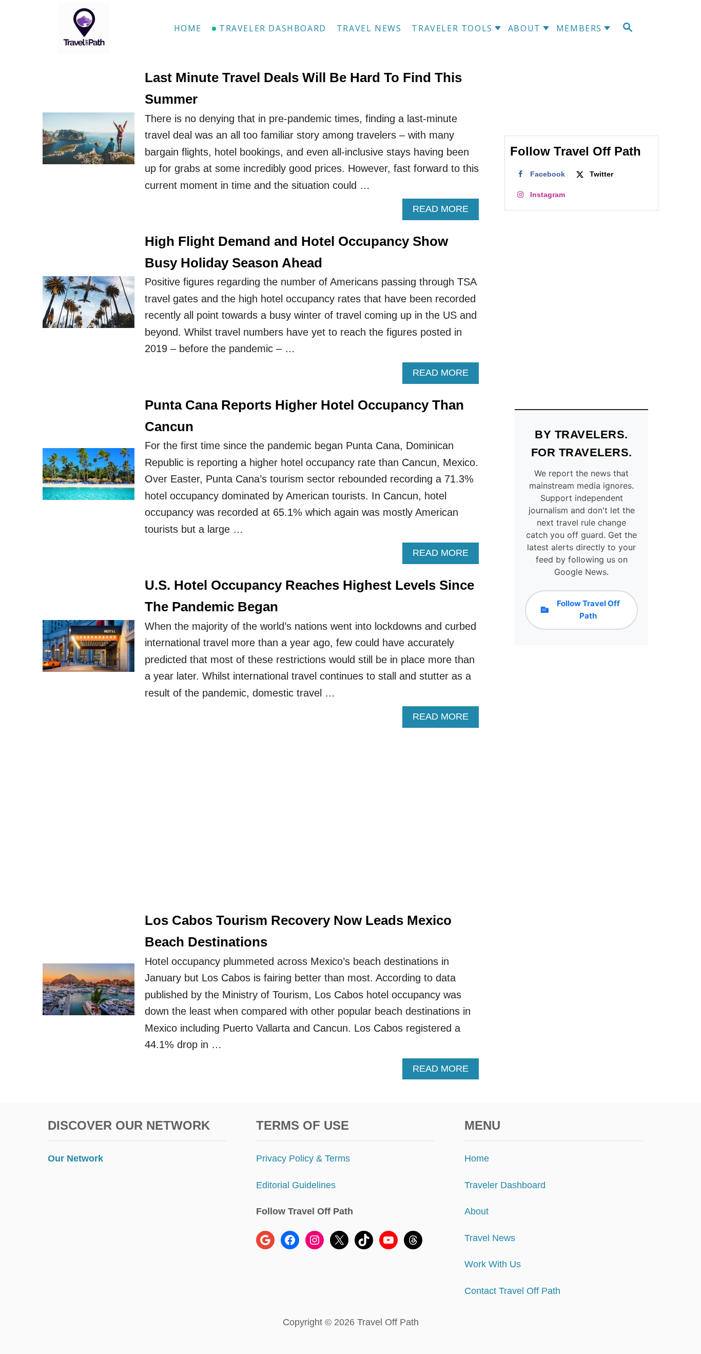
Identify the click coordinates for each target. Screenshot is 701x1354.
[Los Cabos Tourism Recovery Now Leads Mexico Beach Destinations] (88, 994)
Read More (445, 211)
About (476, 1211)
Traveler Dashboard (505, 1185)
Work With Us (492, 1264)
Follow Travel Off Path (588, 609)
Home (476, 1158)
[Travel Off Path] (96, 28)
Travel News (489, 1238)
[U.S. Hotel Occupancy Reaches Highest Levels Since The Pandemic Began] (88, 651)
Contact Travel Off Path (512, 1291)
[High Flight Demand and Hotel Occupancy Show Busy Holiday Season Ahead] (88, 307)
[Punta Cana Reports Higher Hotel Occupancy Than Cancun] (88, 479)
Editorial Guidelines (296, 1185)
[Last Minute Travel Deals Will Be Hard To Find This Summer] (88, 143)
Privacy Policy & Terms (303, 1158)
